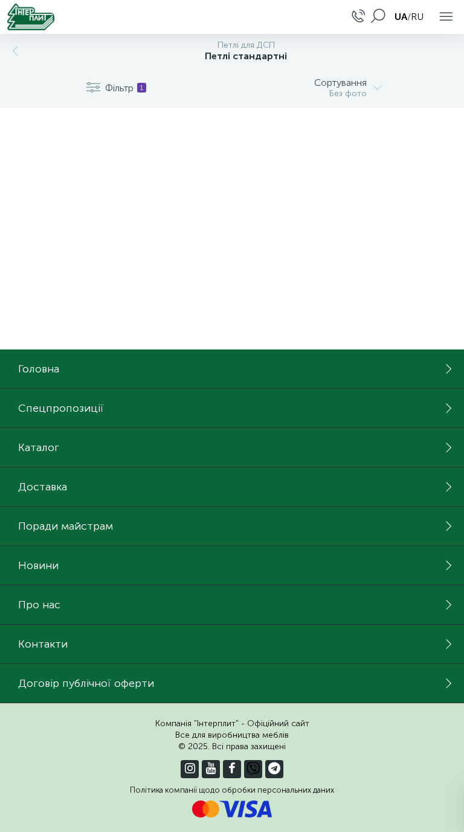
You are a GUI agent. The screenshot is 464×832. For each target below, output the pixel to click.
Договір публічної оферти (86, 683)
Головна (38, 368)
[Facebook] (232, 769)
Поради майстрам (65, 526)
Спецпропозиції (61, 408)
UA (401, 16)
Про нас (39, 604)
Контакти (43, 644)
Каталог (38, 447)
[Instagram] (190, 769)
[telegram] (274, 769)
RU (417, 16)
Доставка (42, 486)
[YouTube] (211, 769)
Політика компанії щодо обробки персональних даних (232, 790)
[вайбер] (253, 769)
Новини (38, 565)
